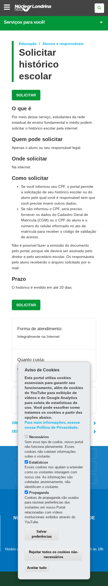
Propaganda (39, 493)
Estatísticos (38, 462)
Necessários (39, 437)
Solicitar (26, 95)
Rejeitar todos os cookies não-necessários (53, 554)
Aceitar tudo (37, 568)
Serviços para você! (24, 22)
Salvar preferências (42, 534)
